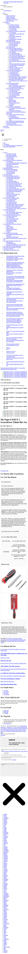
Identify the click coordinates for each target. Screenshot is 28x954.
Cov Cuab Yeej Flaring (14, 95)
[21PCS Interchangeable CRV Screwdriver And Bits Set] (13, 663)
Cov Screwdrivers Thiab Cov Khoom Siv (15, 31)
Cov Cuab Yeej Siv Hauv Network (17, 56)
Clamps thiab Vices (13, 73)
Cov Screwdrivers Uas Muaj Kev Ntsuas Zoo (16, 162)
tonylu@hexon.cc (7, 10)
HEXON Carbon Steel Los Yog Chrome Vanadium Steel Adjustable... (14, 267)
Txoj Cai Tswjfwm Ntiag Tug (20, 727)
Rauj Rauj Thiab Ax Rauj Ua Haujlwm (18, 76)
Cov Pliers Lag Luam (14, 24)
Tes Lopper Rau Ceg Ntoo (12, 345)
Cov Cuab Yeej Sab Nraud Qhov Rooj (15, 114)
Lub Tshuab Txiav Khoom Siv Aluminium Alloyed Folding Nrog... (14, 288)
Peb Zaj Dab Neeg (10, 17)
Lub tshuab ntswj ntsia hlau (15, 39)
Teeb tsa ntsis (12, 37)
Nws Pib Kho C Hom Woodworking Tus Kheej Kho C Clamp (14, 259)
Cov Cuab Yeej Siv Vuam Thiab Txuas (15, 121)
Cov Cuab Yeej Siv (10, 46)
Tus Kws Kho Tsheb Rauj (15, 110)
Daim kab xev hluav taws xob (16, 67)
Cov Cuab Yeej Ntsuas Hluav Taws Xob (15, 188)
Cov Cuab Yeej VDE (14, 59)
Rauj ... (8, 349)
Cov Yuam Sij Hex (13, 84)
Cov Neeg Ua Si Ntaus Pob (15, 54)
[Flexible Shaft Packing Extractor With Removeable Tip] (14, 650)
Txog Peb (5, 690)
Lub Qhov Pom (12, 96)
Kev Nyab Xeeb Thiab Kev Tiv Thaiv (15, 122)
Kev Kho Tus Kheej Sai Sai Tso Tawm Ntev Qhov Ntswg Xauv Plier (15, 315)
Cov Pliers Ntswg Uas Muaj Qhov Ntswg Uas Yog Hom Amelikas (14, 322)
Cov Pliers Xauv (13, 28)
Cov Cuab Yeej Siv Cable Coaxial (17, 58)
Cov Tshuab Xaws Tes (14, 74)
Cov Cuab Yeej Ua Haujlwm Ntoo (14, 70)
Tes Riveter (11, 104)
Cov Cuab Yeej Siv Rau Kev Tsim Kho (15, 97)
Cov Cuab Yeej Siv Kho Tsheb (13, 106)
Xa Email (3, 735)
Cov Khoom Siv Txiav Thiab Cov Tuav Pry (16, 208)
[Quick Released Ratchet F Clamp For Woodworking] (13, 676)
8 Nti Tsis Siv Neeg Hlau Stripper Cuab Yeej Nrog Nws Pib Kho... (15, 309)
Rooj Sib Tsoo (12, 100)
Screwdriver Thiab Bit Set (15, 36)
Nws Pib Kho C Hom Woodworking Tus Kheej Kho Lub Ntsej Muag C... (14, 281)
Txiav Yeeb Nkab (13, 91)
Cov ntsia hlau (12, 32)
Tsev (4, 13)
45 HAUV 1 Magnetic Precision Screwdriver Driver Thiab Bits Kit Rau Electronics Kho (13, 639)
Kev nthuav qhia (10, 20)
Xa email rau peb (4, 470)
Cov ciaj (8, 23)
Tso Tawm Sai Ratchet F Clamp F (10, 678)
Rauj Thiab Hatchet (10, 40)
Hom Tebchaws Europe (14, 27)
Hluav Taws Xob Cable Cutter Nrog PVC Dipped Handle (14, 301)
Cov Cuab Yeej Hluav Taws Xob (13, 48)
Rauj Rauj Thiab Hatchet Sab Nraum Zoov (16, 244)
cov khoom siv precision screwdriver (9, 728)
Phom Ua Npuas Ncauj (14, 102)
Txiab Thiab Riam (10, 196)
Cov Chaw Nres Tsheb (14, 69)
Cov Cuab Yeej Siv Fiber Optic (16, 57)
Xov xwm (5, 126)
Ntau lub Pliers (12, 115)
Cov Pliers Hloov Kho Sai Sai (16, 49)
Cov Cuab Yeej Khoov (14, 93)
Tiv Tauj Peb (6, 127)
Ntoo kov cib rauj (10, 352)
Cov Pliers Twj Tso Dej (14, 89)
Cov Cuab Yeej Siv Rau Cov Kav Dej (15, 88)
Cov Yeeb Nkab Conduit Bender (16, 65)
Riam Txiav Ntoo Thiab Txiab (16, 79)
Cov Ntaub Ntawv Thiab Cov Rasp (17, 78)
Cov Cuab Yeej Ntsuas (14, 71)
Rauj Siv (11, 99)
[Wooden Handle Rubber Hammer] (7, 681)
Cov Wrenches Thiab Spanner (13, 41)
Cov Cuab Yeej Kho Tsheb (12, 83)
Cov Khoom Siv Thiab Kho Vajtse (14, 125)
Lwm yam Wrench (13, 45)
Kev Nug (3, 704)
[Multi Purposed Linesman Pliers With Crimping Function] (14, 670)
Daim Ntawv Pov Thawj (12, 19)
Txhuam (11, 105)
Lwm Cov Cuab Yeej (11, 123)
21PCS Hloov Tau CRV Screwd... (10, 666)
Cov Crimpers (12, 52)
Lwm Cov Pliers (13, 30)
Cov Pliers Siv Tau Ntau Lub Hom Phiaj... (13, 673)
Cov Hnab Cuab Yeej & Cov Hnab (17, 63)
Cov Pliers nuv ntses (13, 117)
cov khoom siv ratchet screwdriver (11, 730)
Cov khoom (6, 22)
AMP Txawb (10, 727)
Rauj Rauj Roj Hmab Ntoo (9, 684)
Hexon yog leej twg (10, 15)
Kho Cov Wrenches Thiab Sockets (17, 86)
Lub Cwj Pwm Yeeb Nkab (15, 92)
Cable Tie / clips (13, 66)
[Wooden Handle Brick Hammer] (5, 657)
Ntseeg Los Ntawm (10, 18)
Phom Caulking (12, 101)
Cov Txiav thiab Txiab (14, 53)
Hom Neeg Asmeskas (14, 26)
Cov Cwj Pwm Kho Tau (14, 43)
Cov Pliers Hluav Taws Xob (15, 50)
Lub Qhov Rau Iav (13, 44)
